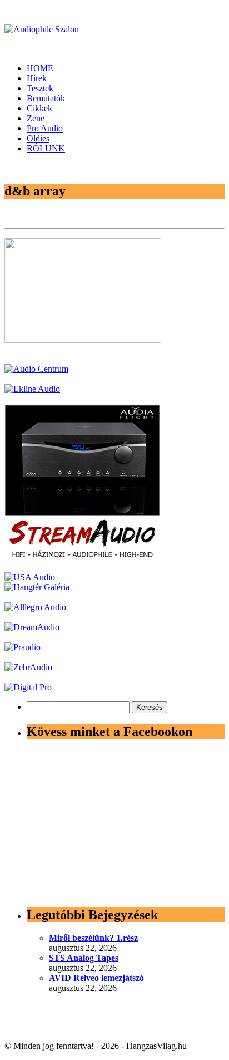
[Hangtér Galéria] (36, 587)
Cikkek (39, 108)
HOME (40, 68)
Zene (35, 118)
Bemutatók (46, 98)
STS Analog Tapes (83, 958)
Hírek (37, 78)
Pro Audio (45, 128)
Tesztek (40, 88)
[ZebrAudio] (28, 667)
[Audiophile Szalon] (41, 29)
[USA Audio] (29, 577)
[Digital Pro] (28, 687)
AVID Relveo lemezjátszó (96, 978)
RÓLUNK (46, 148)
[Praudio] (22, 647)
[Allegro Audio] (35, 607)
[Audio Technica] (32, 389)
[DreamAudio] (31, 627)
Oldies (38, 138)
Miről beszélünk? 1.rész (93, 938)
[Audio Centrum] (36, 369)
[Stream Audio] (82, 557)
